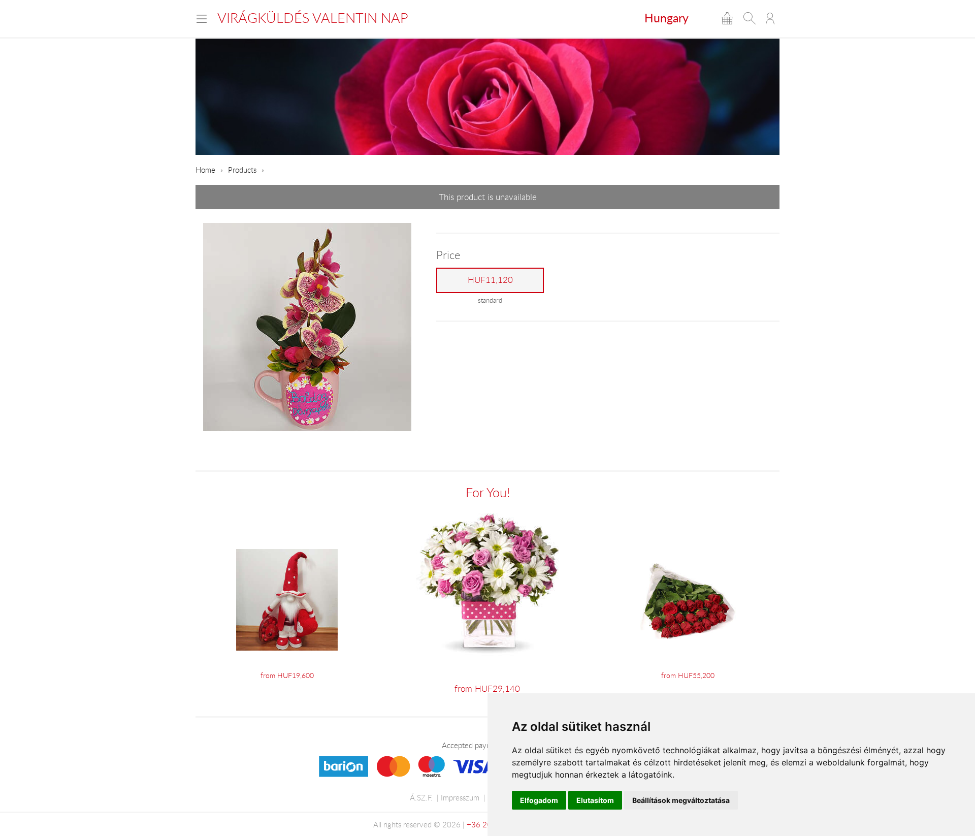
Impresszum (460, 797)
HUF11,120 (490, 279)
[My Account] (770, 18)
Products (242, 170)
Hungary (666, 17)
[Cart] (727, 18)
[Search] (749, 18)
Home (205, 170)
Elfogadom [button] (539, 800)
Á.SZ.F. (421, 797)
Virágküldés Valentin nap (312, 18)
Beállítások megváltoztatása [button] (681, 800)
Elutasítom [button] (595, 800)
